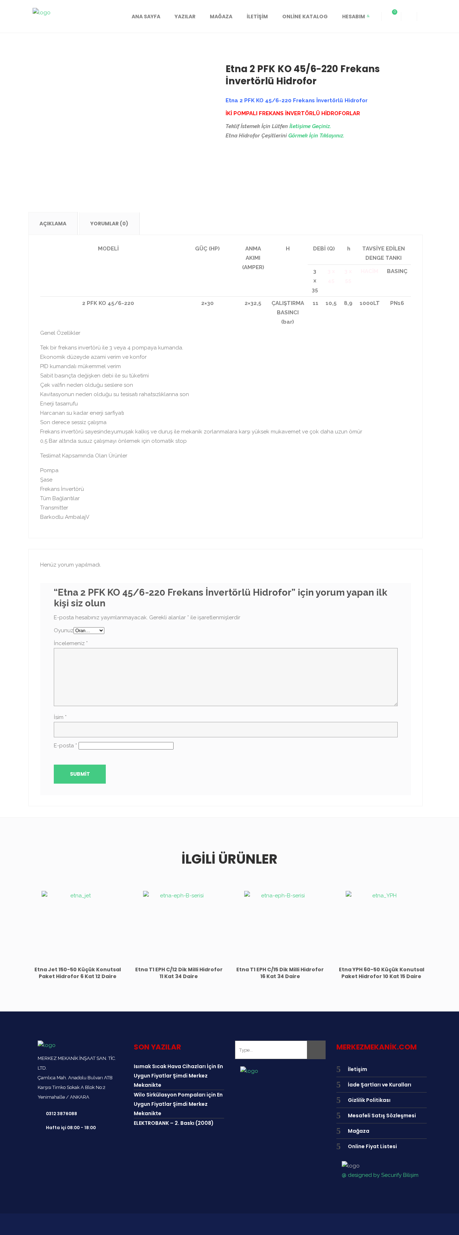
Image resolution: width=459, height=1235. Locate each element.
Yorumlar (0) (109, 223)
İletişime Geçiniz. (310, 126)
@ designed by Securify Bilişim (380, 1175)
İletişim (357, 1069)
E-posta (65, 745)
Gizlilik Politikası (369, 1100)
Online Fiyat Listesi (372, 1146)
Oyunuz (64, 630)
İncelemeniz (71, 643)
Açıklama (52, 223)
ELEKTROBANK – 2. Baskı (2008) (174, 1123)
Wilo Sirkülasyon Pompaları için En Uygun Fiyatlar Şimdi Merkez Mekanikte (178, 1104)
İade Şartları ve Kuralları (379, 1084)
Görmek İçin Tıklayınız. (316, 135)
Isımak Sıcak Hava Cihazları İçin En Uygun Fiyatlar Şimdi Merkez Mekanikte (178, 1076)
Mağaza (358, 1131)
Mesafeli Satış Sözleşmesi (382, 1115)
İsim (60, 717)
